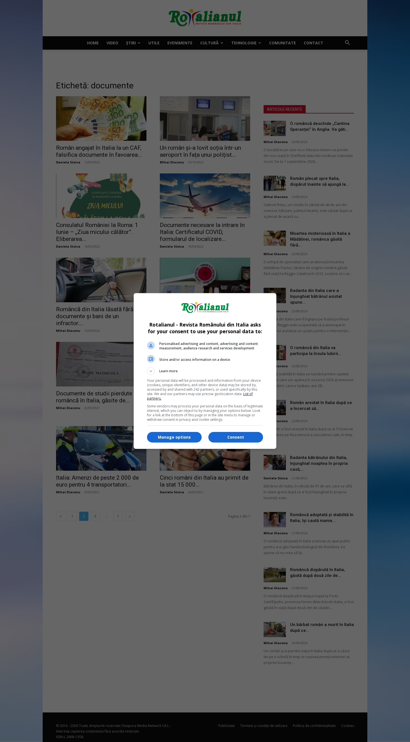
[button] (205, 371)
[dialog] (205, 371)
